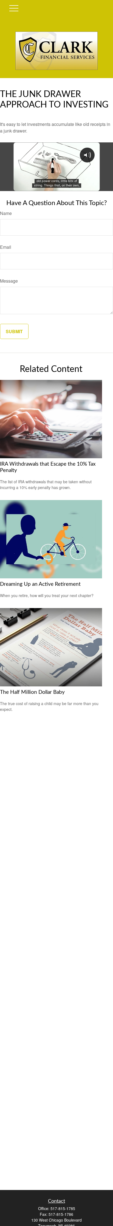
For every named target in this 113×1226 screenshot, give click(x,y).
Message (9, 281)
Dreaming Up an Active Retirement (40, 584)
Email (5, 247)
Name (6, 213)
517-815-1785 (62, 1208)
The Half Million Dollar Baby (32, 692)
